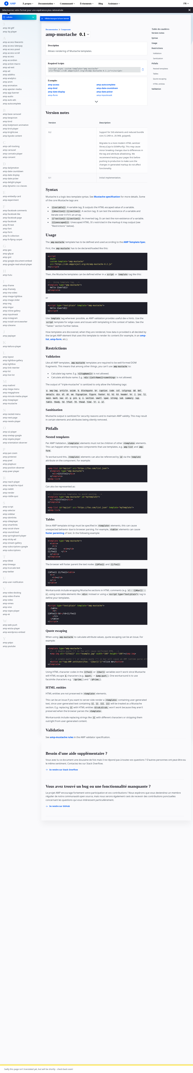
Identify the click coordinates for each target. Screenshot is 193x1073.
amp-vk (6, 614)
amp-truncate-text (11, 568)
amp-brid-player (10, 128)
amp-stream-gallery (12, 543)
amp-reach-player (11, 481)
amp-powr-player (11, 471)
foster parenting (55, 533)
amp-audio (8, 96)
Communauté (66, 3)
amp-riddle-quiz (10, 496)
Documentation (45, 3)
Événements (86, 3)
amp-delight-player (12, 182)
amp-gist (7, 257)
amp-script (8, 506)
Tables (155, 74)
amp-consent (9, 157)
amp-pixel (7, 460)
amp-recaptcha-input (13, 485)
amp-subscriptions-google (15, 546)
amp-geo (7, 250)
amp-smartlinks (10, 525)
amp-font (7, 228)
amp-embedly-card (12, 196)
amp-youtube (9, 646)
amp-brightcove (10, 132)
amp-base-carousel (12, 114)
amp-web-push (10, 625)
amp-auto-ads (9, 100)
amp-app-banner (11, 92)
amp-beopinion (10, 117)
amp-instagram (10, 318)
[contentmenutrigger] (170, 30)
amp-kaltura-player (12, 346)
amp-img (7, 303)
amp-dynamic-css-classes (15, 186)
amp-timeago (9, 564)
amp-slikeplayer (10, 521)
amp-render (8, 492)
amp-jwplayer (9, 336)
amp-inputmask (10, 314)
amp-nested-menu (11, 414)
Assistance (113, 3)
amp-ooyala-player (11, 439)
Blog (100, 3)
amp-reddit (8, 489)
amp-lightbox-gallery (13, 360)
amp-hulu (7, 275)
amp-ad (6, 71)
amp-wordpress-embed (14, 632)
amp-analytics (9, 78)
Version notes (158, 33)
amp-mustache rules (61, 737)
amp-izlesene (9, 325)
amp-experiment (11, 200)
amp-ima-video (10, 292)
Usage (154, 43)
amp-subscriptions (12, 550)
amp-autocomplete (12, 103)
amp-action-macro (11, 63)
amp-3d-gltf (8, 28)
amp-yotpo (8, 642)
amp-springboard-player (14, 535)
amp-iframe (8, 285)
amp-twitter (8, 571)
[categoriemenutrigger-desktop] (55, 18)
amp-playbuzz (9, 464)
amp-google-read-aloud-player (17, 264)
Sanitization (158, 58)
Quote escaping (159, 79)
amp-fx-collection (11, 235)
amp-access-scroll (11, 53)
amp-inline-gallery (11, 311)
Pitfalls (155, 63)
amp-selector (9, 510)
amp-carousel (9, 150)
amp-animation (10, 85)
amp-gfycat (8, 253)
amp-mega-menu (11, 389)
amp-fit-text (8, 225)
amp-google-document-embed (17, 260)
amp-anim (8, 82)
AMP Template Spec (134, 242)
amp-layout (8, 356)
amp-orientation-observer (15, 442)
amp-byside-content (12, 135)
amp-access (8, 56)
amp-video (8, 599)
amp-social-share (11, 528)
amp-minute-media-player (15, 396)
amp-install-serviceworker (15, 321)
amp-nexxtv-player (11, 421)
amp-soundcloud (11, 532)
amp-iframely (9, 289)
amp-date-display (11, 175)
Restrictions (157, 48)
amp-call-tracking (11, 146)
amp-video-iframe (11, 596)
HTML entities (159, 84)
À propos (26, 3)
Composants (66, 29)
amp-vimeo (8, 603)
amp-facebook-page (12, 217)
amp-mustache (10, 403)
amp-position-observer (13, 467)
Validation (157, 53)
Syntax (155, 38)
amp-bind (7, 121)
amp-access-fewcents (13, 42)
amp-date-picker (11, 178)
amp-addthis (9, 74)
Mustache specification (107, 196)
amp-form (7, 232)
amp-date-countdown (13, 171)
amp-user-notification (13, 582)
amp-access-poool (11, 49)
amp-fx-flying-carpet (12, 239)
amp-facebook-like (11, 214)
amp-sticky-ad (9, 539)
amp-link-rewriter (11, 367)
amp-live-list (9, 375)
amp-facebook (9, 221)
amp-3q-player (10, 31)
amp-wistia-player (11, 628)
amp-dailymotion (11, 167)
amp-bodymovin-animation (16, 125)
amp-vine (7, 607)
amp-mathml (9, 385)
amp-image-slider (11, 300)
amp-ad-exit (8, 67)
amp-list (7, 371)
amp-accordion (10, 60)
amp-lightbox (9, 364)
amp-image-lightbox (12, 296)
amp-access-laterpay (12, 45)
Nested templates (160, 68)
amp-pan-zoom (10, 453)
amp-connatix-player (12, 153)
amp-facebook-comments (15, 210)
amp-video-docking (12, 592)
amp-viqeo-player (11, 610)
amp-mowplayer (10, 400)
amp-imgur (8, 307)
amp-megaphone (11, 392)
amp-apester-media (12, 89)
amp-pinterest (9, 456)
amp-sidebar (9, 514)
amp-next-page (10, 417)
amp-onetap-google (12, 435)
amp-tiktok (8, 560)
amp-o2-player (10, 432)
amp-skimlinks (10, 517)
